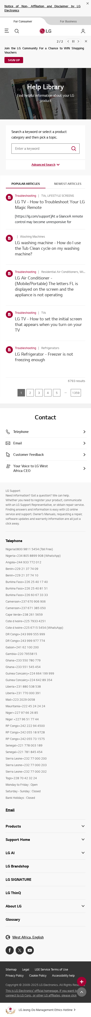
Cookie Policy (37, 975)
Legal (25, 969)
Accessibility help (63, 975)
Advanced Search (43, 164)
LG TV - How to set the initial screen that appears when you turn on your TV (48, 324)
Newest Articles (67, 184)
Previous (68, 41)
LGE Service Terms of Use (51, 969)
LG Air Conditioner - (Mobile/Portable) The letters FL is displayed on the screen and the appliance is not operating (46, 286)
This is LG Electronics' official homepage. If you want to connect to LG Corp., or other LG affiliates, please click (42, 992)
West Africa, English (28, 937)
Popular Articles (25, 184)
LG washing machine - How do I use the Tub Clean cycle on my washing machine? (48, 248)
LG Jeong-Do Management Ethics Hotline (46, 1010)
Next (78, 41)
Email (10, 809)
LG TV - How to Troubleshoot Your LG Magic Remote (50, 204)
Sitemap (11, 969)
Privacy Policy (15, 975)
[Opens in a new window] (10, 950)
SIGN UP (14, 60)
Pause (73, 41)
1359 (76, 393)
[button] (45, 839)
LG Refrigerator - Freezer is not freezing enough (44, 356)
